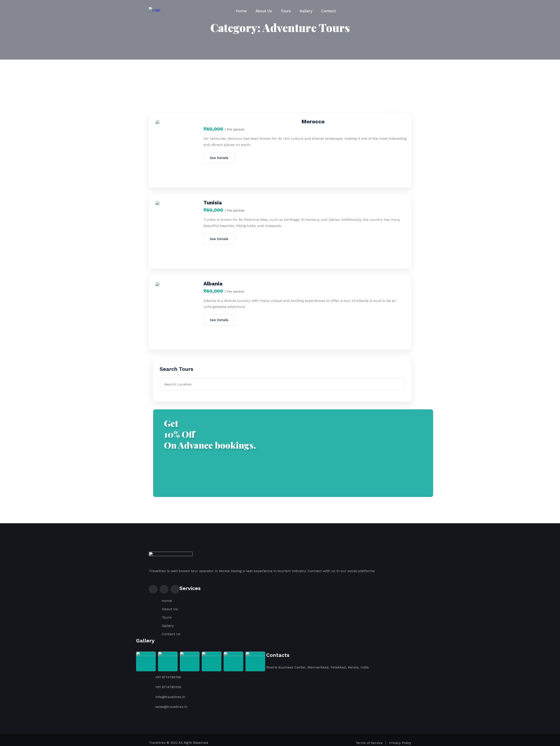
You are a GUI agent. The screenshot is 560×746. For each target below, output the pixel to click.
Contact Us (171, 634)
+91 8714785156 (168, 677)
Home (241, 11)
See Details (219, 158)
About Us (264, 11)
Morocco (313, 121)
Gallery (306, 11)
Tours (286, 11)
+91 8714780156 (168, 687)
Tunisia (212, 203)
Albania (212, 284)
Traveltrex (157, 743)
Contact (328, 11)
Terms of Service (369, 743)
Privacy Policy (400, 743)
